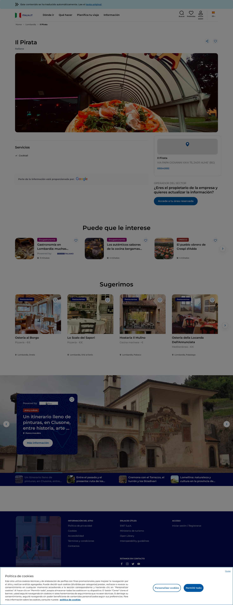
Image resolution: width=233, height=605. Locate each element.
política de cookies (70, 599)
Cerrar (228, 571)
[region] (116, 586)
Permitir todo (194, 587)
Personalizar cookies (167, 587)
